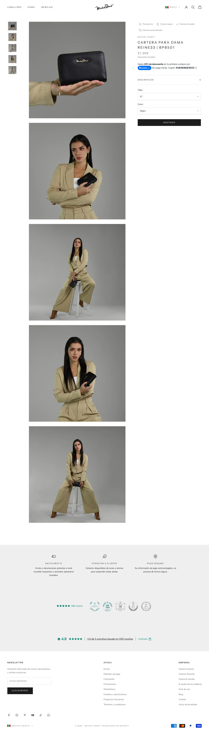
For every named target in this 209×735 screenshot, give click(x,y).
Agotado (169, 122)
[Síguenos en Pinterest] (24, 715)
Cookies (182, 699)
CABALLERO (14, 7)
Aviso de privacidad (188, 704)
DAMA (31, 7)
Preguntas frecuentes (114, 699)
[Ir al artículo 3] (12, 48)
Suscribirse (20, 690)
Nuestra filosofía (186, 674)
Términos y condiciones (115, 704)
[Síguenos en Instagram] (16, 715)
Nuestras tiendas (187, 679)
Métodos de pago (112, 674)
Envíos (107, 669)
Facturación (109, 679)
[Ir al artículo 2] (12, 37)
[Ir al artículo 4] (12, 59)
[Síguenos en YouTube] (32, 715)
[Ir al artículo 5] (12, 70)
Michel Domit (146, 37)
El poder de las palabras (190, 684)
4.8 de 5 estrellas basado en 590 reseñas (110, 639)
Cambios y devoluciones (115, 694)
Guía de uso (184, 689)
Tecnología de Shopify (115, 726)
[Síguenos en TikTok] (40, 715)
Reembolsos (109, 689)
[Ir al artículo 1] (12, 26)
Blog (181, 694)
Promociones (110, 684)
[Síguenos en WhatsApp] (48, 715)
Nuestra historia (186, 669)
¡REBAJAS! (47, 7)
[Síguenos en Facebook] (8, 715)
